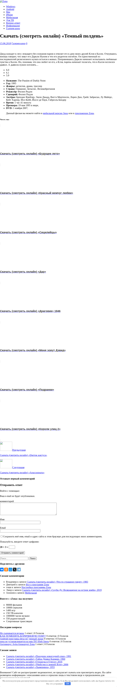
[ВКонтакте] (2, 569)
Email (3, 528)
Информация (13, 25)
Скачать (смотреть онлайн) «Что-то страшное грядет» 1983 (57, 582)
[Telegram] (19, 569)
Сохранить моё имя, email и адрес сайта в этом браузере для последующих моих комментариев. (52, 536)
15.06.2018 (5, 43)
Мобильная (12, 17)
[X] (14, 569)
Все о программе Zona (37, 584)
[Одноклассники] (6, 569)
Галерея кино (13, 28)
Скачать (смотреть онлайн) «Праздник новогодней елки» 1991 (38, 656)
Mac (8, 12)
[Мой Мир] (10, 569)
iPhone (9, 14)
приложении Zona (84, 113)
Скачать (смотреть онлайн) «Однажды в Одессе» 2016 (34, 661)
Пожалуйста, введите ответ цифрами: (19, 541)
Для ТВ (10, 20)
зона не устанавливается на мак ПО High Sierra (24, 641)
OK (67, 683)
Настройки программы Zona (36, 587)
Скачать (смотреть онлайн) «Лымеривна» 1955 (30, 667)
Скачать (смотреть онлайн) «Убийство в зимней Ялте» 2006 (37, 664)
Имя (2, 519)
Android (10, 9)
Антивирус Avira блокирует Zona (17, 644)
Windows (10, 6)
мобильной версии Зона (55, 113)
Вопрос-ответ (13, 23)
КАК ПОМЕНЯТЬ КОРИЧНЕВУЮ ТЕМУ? (23, 636)
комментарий (7, 501)
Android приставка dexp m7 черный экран (21, 638)
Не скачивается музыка (12, 633)
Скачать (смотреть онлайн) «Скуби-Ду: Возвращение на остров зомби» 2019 (62, 590)
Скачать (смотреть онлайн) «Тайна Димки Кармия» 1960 (35, 659)
